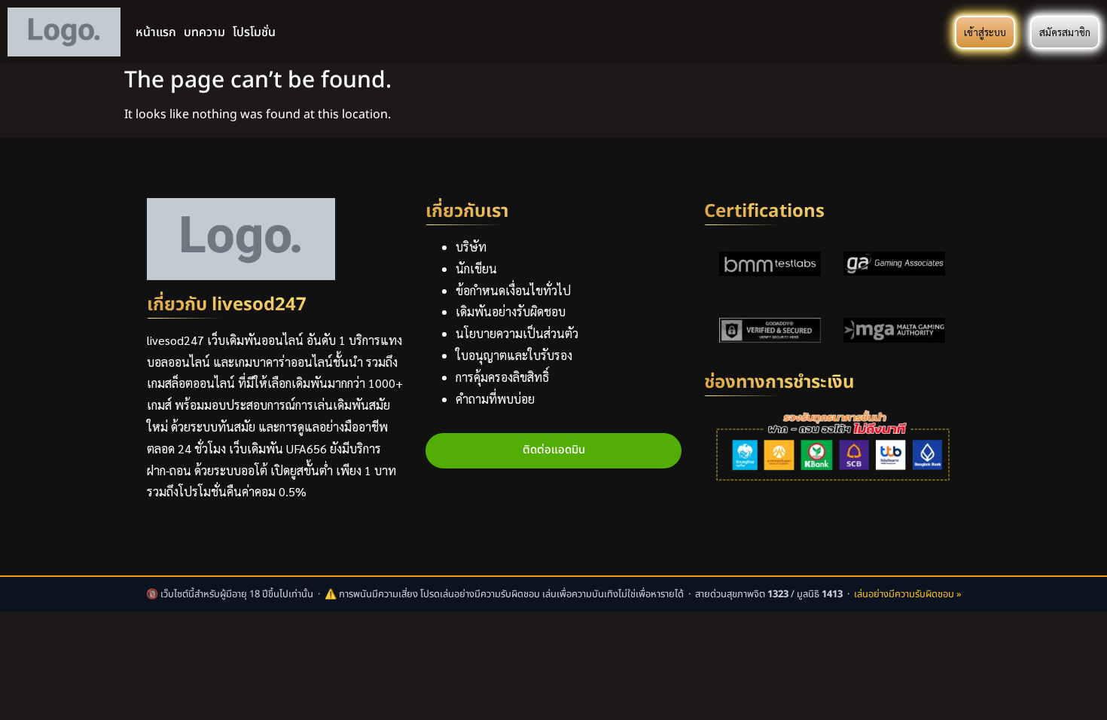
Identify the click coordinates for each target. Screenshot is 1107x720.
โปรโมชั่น (254, 32)
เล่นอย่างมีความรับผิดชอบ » (908, 594)
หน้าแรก (156, 32)
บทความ (204, 32)
